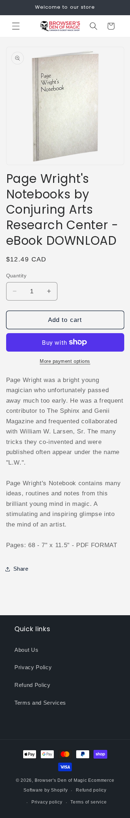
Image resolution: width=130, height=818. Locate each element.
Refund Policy (32, 685)
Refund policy (91, 790)
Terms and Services (40, 703)
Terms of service (88, 802)
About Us (26, 650)
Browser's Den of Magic (61, 780)
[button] (16, 26)
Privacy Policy (33, 667)
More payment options (65, 361)
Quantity (16, 275)
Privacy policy (46, 802)
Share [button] (21, 569)
